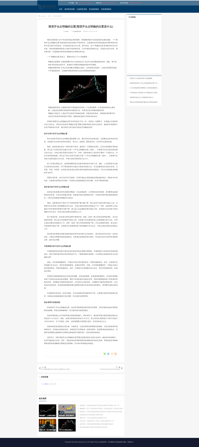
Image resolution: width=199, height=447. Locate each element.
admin (67, 31)
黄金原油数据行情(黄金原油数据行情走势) (94, 427)
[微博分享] (115, 353)
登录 (46, 384)
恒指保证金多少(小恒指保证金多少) (141, 97)
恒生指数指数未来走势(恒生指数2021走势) (55, 369)
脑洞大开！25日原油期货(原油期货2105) (93, 418)
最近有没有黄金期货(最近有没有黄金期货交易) (145, 102)
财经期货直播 (70, 9)
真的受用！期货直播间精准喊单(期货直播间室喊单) (96, 424)
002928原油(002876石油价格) (110, 369)
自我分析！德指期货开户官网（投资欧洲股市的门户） (97, 421)
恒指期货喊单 (106, 9)
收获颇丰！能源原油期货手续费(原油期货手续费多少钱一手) (99, 405)
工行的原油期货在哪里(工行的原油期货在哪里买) (145, 88)
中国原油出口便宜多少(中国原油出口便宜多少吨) (145, 92)
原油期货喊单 (94, 9)
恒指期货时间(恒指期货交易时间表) (91, 415)
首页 (60, 9)
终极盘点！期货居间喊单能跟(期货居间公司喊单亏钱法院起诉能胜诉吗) (101, 412)
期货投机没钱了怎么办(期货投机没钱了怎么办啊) (145, 83)
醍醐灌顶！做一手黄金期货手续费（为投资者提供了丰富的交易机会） (101, 409)
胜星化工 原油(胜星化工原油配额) (141, 78)
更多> (158, 76)
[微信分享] (104, 353)
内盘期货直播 (82, 9)
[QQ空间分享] (111, 353)
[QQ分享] (108, 353)
